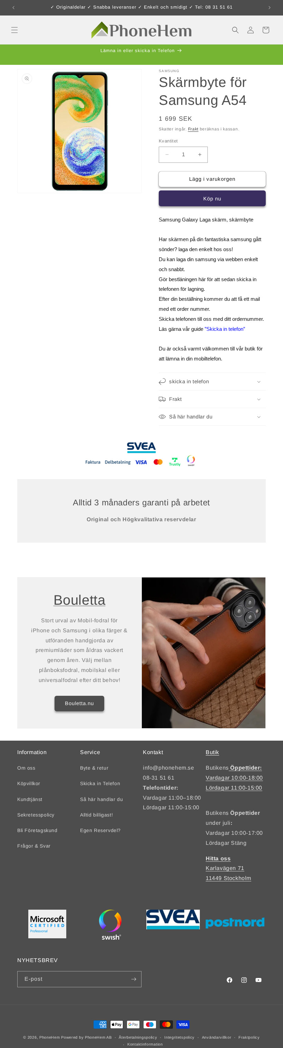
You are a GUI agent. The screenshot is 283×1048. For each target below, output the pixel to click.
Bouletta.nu (79, 703)
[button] (14, 30)
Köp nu (212, 198)
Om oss (26, 768)
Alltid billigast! (96, 815)
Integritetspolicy (179, 1037)
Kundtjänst (29, 799)
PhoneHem (49, 1037)
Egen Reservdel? (100, 830)
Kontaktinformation (145, 1044)
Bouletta (79, 599)
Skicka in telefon (224, 329)
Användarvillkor (217, 1037)
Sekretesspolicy (36, 815)
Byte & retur (94, 768)
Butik (212, 752)
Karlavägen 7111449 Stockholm (228, 868)
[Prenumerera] (133, 979)
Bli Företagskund (37, 830)
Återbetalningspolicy (138, 1037)
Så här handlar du (101, 799)
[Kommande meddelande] (269, 7)
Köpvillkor (28, 783)
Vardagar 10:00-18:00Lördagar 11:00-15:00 (234, 778)
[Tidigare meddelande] (13, 7)
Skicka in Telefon (100, 783)
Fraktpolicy (249, 1037)
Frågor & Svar (34, 846)
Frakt (193, 129)
